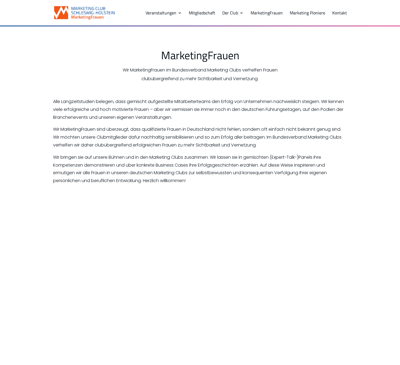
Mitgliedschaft (202, 13)
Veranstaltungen (161, 13)
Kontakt (339, 13)
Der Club (230, 13)
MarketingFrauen (267, 13)
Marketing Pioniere (307, 13)
